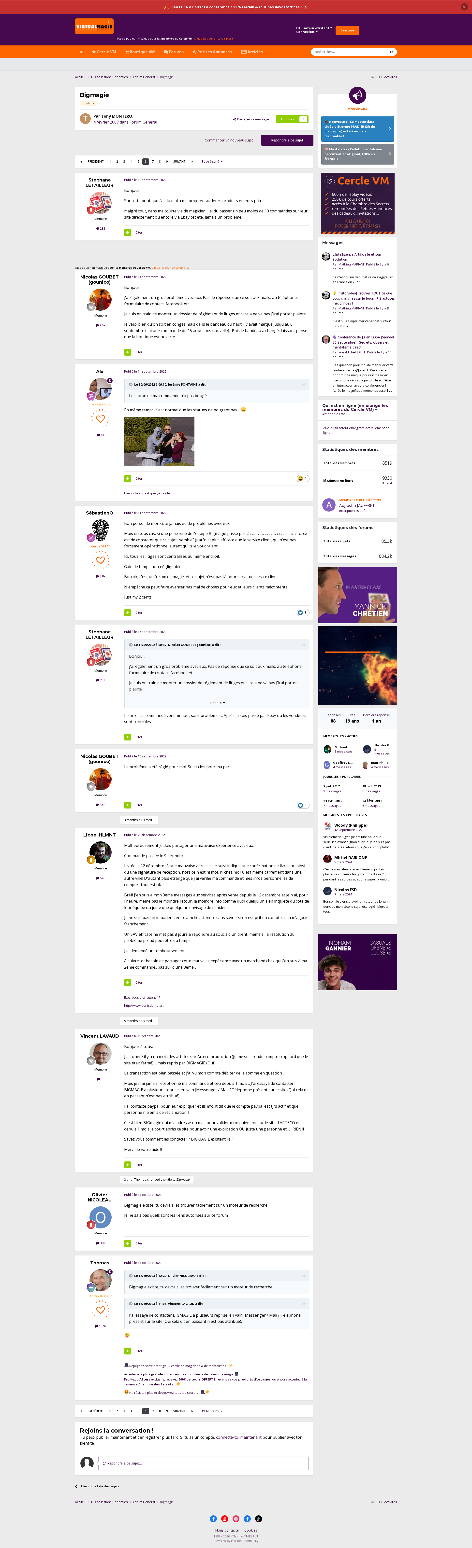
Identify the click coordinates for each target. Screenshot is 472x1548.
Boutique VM (142, 52)
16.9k (102, 1326)
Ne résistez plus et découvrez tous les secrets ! (164, 1392)
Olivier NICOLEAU (100, 1197)
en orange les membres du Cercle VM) (355, 407)
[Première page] (81, 161)
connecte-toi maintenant (239, 1437)
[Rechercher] (391, 52)
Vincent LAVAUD (99, 1036)
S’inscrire (347, 30)
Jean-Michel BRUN (352, 352)
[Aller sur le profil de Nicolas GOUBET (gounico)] (100, 300)
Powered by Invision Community (236, 1541)
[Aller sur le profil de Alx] (100, 389)
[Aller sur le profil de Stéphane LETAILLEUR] (100, 203)
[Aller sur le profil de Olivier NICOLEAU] (100, 1217)
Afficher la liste (333, 414)
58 (102, 1079)
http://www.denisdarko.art (143, 1005)
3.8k (102, 576)
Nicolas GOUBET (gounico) (99, 279)
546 (102, 878)
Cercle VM (106, 52)
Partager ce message (252, 119)
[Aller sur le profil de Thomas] (100, 1280)
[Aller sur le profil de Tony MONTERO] (85, 118)
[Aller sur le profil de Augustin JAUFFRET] (329, 505)
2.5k (102, 325)
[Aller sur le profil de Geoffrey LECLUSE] (327, 765)
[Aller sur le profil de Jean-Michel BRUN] (326, 339)
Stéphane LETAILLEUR (100, 182)
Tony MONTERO (116, 116)
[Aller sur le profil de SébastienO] (100, 530)
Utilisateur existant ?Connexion (314, 30)
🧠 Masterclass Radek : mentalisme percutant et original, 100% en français (353, 154)
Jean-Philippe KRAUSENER (391, 762)
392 (102, 1243)
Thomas (140, 1179)
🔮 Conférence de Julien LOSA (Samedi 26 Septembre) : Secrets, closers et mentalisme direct (363, 342)
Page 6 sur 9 (211, 161)
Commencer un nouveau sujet (229, 140)
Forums (176, 52)
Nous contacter (227, 1530)
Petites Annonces (214, 52)
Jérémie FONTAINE (182, 384)
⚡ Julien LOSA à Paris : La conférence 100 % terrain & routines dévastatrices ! (232, 7)
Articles (255, 52)
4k (102, 434)
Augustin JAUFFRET (357, 505)
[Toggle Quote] (131, 384)
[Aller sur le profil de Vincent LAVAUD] (100, 1054)
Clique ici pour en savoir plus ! (213, 38)
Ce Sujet (374, 52)
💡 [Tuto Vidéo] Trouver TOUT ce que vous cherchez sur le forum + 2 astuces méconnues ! (364, 298)
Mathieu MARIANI (351, 264)
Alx (99, 371)
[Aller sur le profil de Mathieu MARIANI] (326, 256)
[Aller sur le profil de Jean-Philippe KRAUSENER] (365, 765)
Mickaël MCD (345, 747)
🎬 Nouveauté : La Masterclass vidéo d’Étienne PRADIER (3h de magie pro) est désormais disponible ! (349, 128)
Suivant (179, 161)
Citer (138, 232)
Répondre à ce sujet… (124, 1463)
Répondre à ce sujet (287, 140)
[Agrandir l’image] (159, 441)
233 (102, 228)
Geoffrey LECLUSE (347, 762)
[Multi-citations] (127, 232)
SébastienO (99, 513)
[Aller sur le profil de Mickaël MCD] (327, 749)
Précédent (96, 161)
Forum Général (143, 122)
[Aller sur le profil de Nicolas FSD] (367, 749)
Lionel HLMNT (99, 835)
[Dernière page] (192, 161)
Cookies (250, 1530)
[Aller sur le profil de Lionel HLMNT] (100, 852)
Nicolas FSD (383, 745)
